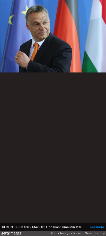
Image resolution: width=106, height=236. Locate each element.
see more (97, 227)
